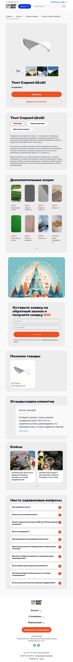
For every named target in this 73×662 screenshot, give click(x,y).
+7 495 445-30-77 (12, 2)
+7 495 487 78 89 (36, 636)
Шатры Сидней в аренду (51, 16)
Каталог (19, 16)
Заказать (36, 94)
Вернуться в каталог (37, 101)
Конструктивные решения (44, 656)
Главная (9, 16)
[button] (11, 71)
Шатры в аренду (32, 16)
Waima (42, 659)
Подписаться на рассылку (36, 630)
